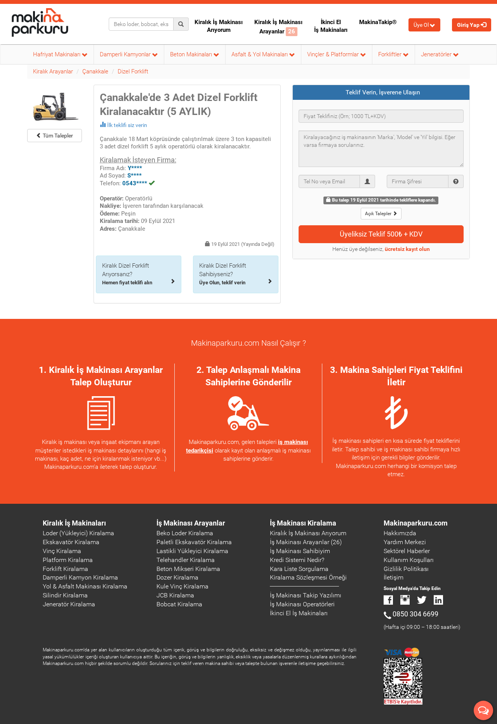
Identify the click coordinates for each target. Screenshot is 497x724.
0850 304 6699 (415, 614)
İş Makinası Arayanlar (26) (306, 542)
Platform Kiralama (68, 560)
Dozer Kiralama (177, 577)
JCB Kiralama (175, 595)
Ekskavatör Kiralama (71, 542)
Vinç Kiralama (62, 551)
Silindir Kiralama (65, 595)
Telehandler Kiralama (185, 560)
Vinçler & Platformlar (333, 54)
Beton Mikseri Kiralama (188, 569)
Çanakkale (95, 71)
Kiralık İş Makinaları (74, 523)
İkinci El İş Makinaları (331, 26)
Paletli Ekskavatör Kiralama (194, 542)
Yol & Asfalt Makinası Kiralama (85, 586)
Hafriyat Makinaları (57, 54)
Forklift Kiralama (65, 569)
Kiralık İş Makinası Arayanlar (278, 27)
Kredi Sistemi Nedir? (297, 560)
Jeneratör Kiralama (69, 604)
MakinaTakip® (378, 22)
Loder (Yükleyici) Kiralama (78, 533)
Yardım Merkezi (405, 542)
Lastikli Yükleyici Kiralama (192, 551)
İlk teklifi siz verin (127, 125)
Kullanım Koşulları (409, 560)
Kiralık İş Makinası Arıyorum (219, 26)
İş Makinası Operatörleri (302, 604)
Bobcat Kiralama (179, 604)
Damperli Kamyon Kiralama (80, 577)
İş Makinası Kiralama (303, 523)
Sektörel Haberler (407, 551)
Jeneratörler (437, 54)
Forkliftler (390, 54)
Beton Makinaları (192, 54)
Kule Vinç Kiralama (182, 586)
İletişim (393, 577)
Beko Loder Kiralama (184, 533)
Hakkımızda (400, 533)
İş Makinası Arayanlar (190, 523)
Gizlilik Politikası (406, 569)
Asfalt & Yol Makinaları (260, 54)
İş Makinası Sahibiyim (300, 551)
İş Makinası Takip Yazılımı (305, 595)
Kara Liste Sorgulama (299, 569)
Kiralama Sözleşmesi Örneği (308, 577)
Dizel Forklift (133, 71)
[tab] (381, 92)
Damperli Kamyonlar (126, 54)
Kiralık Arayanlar (53, 71)
